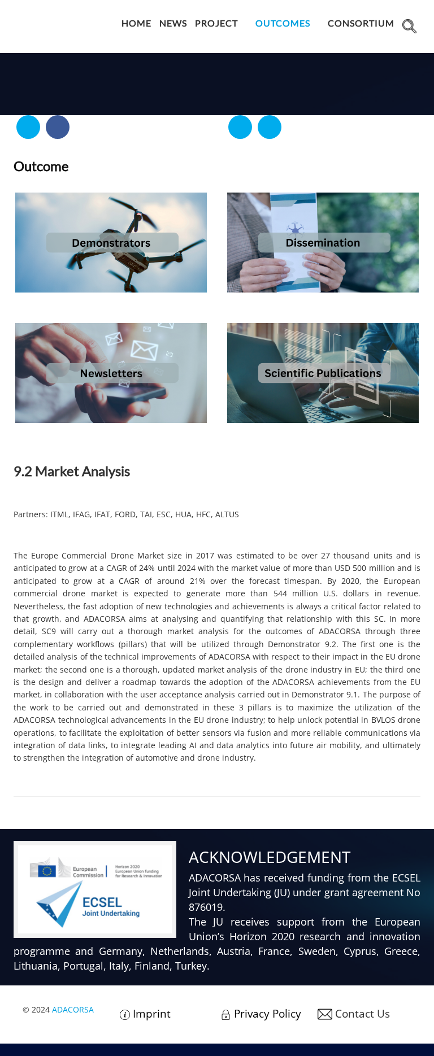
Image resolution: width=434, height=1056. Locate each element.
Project (216, 23)
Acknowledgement (269, 856)
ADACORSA (73, 1009)
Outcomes (282, 23)
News (173, 23)
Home (136, 23)
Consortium (361, 23)
